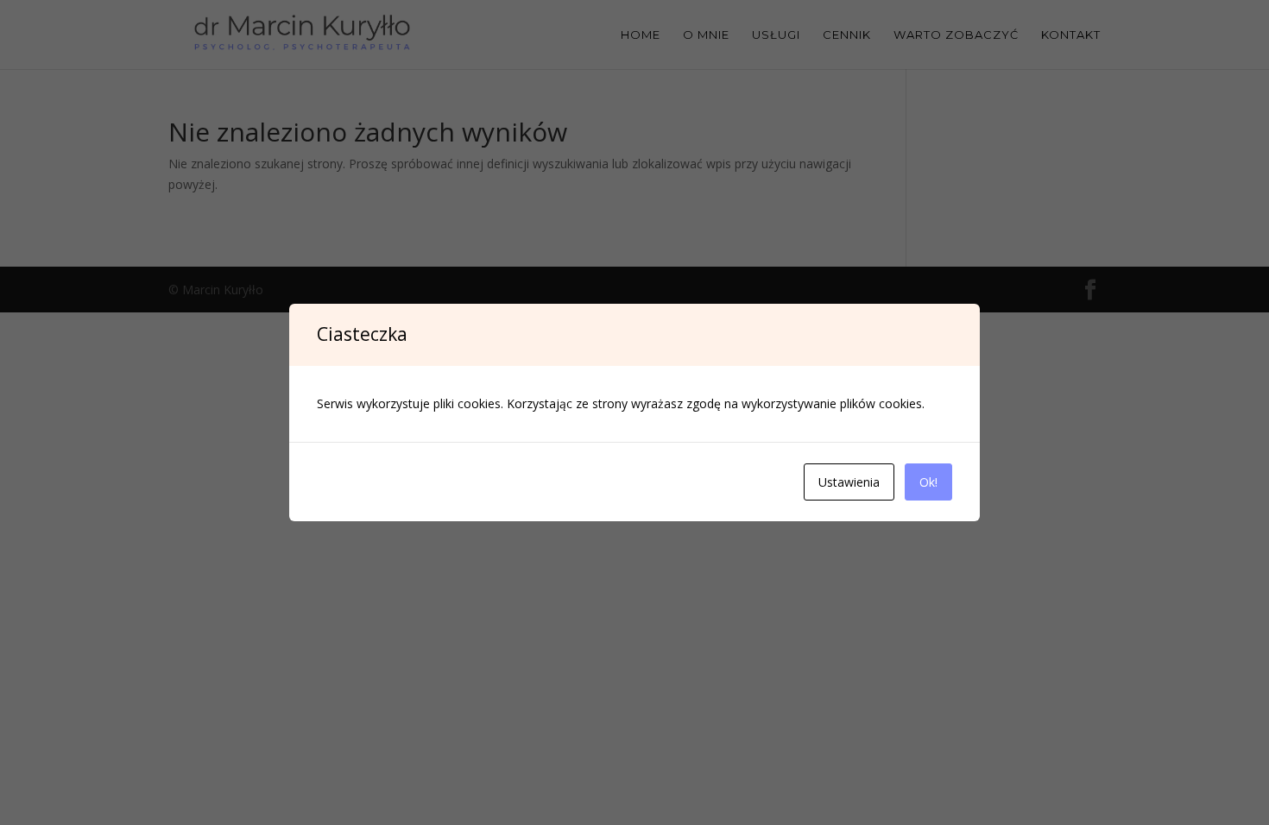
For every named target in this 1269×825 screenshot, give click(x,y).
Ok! (928, 482)
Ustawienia (849, 482)
